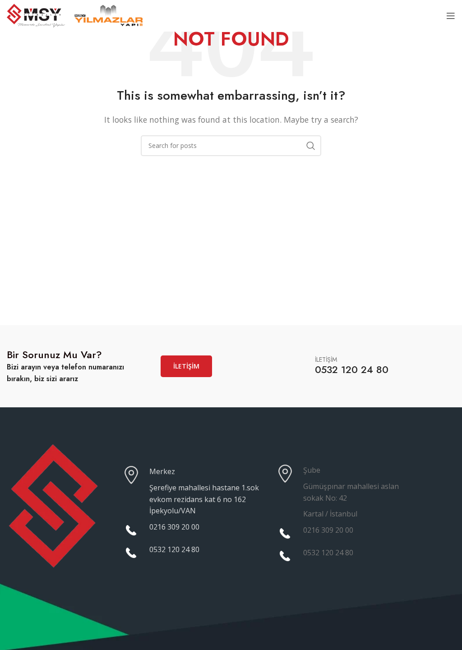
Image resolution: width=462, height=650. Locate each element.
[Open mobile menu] (451, 16)
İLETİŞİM (186, 366)
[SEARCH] (310, 145)
